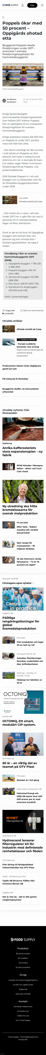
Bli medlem (23, 958)
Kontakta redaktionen (23, 1006)
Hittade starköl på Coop (30, 201)
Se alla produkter (23, 967)
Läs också (23, 198)
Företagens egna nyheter (17, 583)
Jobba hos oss (23, 1016)
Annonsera (23, 963)
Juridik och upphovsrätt (23, 985)
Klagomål (23, 989)
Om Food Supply (23, 1020)
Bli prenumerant (23, 953)
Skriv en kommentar (33, 310)
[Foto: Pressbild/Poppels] (23, 74)
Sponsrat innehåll (23, 994)
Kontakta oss (23, 1011)
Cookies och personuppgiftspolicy (23, 980)
